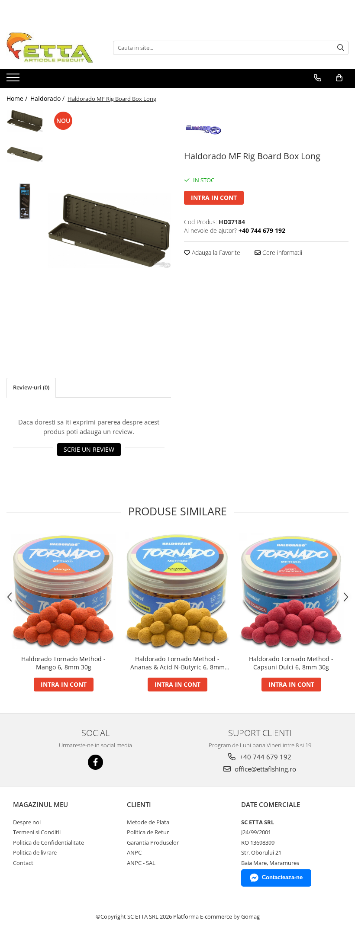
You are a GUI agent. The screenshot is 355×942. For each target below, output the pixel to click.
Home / (17, 98)
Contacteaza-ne (282, 877)
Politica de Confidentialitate (48, 842)
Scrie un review (89, 449)
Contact (23, 863)
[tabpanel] (109, 230)
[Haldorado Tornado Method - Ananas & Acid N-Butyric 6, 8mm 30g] (177, 591)
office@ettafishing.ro (264, 769)
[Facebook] (95, 762)
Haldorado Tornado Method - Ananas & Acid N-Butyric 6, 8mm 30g (177, 663)
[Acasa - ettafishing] (49, 47)
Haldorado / (48, 98)
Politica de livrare (35, 852)
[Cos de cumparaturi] (339, 78)
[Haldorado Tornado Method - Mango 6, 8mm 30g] (63, 591)
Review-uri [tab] (31, 387)
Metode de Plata (148, 822)
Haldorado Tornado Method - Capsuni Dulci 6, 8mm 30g (291, 663)
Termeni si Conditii (37, 832)
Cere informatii (281, 252)
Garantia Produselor (153, 842)
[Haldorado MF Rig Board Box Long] (109, 230)
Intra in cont (214, 197)
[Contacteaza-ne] (317, 78)
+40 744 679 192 (264, 756)
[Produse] (14, 80)
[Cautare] (341, 48)
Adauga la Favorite (215, 252)
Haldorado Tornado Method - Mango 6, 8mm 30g (63, 663)
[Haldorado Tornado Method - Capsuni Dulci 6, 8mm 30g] (291, 591)
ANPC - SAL (141, 863)
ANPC (134, 852)
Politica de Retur (148, 832)
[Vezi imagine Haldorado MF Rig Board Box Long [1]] (25, 154)
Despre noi (27, 822)
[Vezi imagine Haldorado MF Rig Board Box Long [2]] (25, 201)
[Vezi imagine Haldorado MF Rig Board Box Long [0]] (25, 121)
